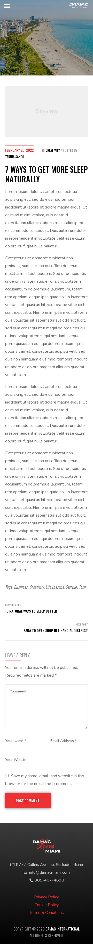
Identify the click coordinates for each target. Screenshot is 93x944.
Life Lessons (54, 587)
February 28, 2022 (19, 150)
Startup (71, 587)
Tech (82, 587)
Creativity (52, 150)
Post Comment (28, 800)
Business (21, 587)
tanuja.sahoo (14, 156)
